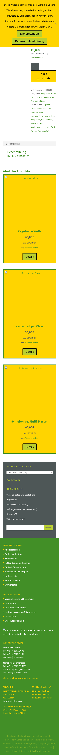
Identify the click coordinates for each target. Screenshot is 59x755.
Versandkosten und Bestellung (20, 494)
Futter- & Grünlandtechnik (17, 562)
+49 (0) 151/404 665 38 (19, 669)
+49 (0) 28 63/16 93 (15, 650)
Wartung (34, 131)
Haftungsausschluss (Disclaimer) (21, 509)
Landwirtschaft (37, 116)
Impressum (11, 499)
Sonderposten (37, 127)
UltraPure (35, 751)
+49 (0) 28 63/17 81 (15, 654)
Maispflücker (49, 116)
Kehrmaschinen (12, 580)
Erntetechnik (11, 558)
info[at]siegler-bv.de (12, 701)
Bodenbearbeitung (14, 554)
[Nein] (55, 23)
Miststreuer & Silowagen (16, 571)
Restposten (35, 119)
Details (30, 256)
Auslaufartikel (36, 108)
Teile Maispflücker (38, 101)
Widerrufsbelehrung (15, 519)
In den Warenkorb (43, 76)
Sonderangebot (37, 123)
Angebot (46, 104)
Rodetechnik (11, 576)
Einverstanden (29, 33)
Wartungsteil (43, 131)
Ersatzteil (47, 108)
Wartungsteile (12, 584)
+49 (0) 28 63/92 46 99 (16, 666)
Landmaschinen (37, 112)
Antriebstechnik (12, 549)
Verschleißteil (49, 127)
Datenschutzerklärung (17, 504)
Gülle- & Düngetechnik (15, 567)
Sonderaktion (46, 119)
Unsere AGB (11, 514)
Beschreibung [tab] (13, 143)
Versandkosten (37, 57)
